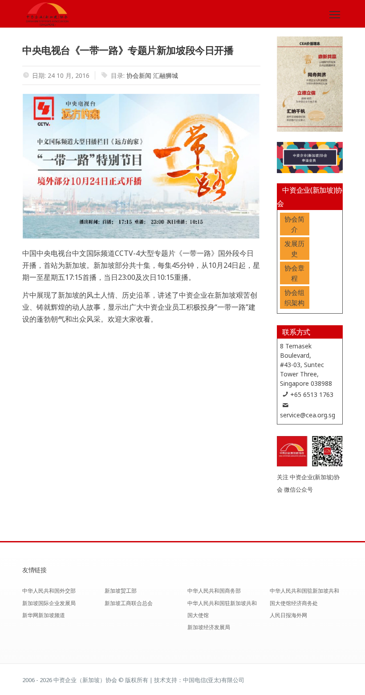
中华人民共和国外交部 (49, 590)
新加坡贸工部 (121, 590)
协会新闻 (138, 75)
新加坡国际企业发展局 (49, 603)
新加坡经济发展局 (208, 627)
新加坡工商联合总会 (129, 603)
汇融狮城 (165, 75)
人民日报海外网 (288, 615)
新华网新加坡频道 (43, 615)
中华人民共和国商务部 (214, 590)
